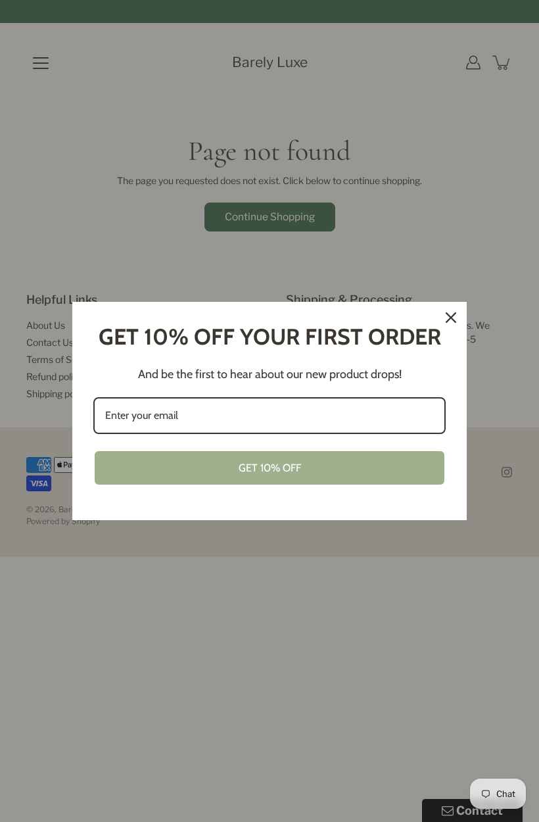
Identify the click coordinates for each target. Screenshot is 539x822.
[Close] (451, 317)
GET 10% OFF (270, 468)
